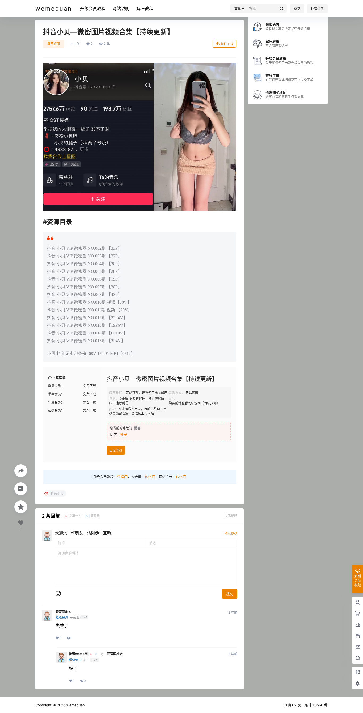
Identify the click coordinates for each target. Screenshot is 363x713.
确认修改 (231, 533)
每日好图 (53, 44)
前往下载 (227, 44)
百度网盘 (115, 450)
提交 (229, 594)
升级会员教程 (92, 8)
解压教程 (144, 8)
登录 (297, 9)
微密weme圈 (78, 654)
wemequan (75, 705)
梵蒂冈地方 (63, 612)
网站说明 (120, 8)
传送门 (122, 476)
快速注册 (317, 9)
